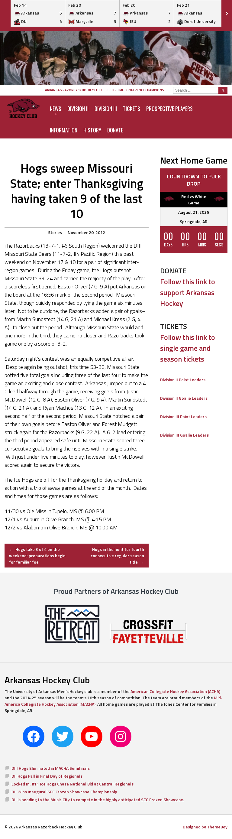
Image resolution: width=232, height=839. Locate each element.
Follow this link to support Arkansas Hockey (187, 292)
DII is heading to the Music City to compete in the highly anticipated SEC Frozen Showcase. (97, 799)
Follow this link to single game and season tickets (187, 348)
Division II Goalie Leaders (184, 398)
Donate (115, 130)
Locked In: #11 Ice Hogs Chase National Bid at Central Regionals (72, 784)
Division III (106, 108)
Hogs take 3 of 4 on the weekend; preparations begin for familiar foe (37, 555)
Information (63, 130)
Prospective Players (169, 108)
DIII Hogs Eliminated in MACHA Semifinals (50, 768)
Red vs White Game (193, 199)
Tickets (131, 108)
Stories (55, 232)
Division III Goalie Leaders (184, 435)
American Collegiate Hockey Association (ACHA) (175, 691)
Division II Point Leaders (182, 379)
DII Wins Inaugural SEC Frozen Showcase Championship (64, 792)
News (55, 108)
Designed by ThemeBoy (205, 827)
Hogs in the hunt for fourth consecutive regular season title (117, 555)
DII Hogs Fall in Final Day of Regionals (46, 776)
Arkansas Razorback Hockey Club (73, 90)
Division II (78, 108)
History (92, 130)
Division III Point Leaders (183, 416)
